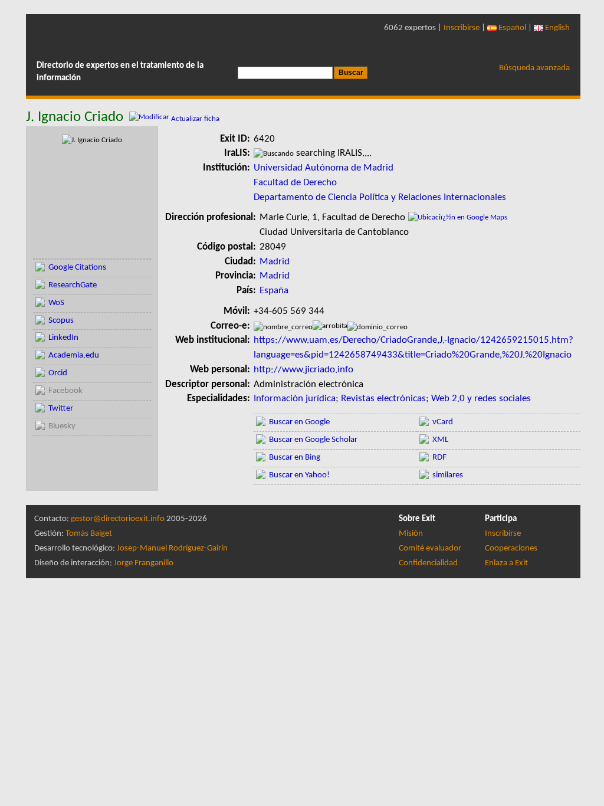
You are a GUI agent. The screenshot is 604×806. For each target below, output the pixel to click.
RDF (439, 457)
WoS (56, 303)
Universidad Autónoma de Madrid (323, 168)
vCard (442, 422)
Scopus (61, 320)
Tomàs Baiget (88, 533)
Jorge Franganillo (143, 563)
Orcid (57, 373)
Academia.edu (73, 355)
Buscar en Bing (294, 457)
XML (440, 439)
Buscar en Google (299, 422)
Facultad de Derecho (295, 183)
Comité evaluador (430, 548)
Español (511, 28)
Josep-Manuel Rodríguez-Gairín (172, 548)
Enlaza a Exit (506, 563)
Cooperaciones (511, 548)
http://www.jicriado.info (303, 370)
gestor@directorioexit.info (118, 519)
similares (447, 475)
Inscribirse (462, 28)
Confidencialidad (428, 563)
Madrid (275, 262)
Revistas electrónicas (383, 399)
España (274, 291)
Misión (411, 533)
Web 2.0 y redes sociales (481, 399)
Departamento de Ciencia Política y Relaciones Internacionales (380, 197)
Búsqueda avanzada (534, 68)
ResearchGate (72, 285)
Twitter (60, 408)
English (556, 28)
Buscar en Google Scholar (313, 439)
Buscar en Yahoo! (299, 475)
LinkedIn (63, 337)
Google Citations (77, 267)
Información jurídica (295, 399)
